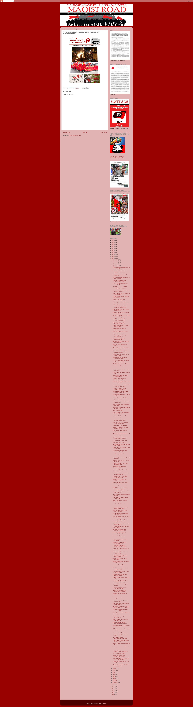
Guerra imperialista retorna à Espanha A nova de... (119, 588)
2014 (113, 688)
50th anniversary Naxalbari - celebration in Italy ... (119, 339)
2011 (113, 694)
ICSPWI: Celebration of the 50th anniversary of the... (120, 464)
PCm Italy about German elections (121, 363)
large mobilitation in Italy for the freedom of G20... (120, 610)
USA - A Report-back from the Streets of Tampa (120, 501)
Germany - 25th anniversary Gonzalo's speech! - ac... (119, 379)
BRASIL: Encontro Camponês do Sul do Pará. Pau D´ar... (121, 291)
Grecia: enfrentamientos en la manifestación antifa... (120, 451)
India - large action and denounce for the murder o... (121, 604)
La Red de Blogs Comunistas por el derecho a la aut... (121, 278)
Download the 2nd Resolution (117, 157)
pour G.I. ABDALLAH (118, 410)
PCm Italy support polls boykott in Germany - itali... (121, 568)
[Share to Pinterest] (88, 88)
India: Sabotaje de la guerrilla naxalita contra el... (120, 366)
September (116, 265)
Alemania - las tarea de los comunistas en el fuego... (119, 300)
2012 (113, 692)
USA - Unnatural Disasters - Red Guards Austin (120, 498)
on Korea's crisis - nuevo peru (120, 440)
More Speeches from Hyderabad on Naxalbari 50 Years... (121, 268)
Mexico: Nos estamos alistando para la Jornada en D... (121, 448)
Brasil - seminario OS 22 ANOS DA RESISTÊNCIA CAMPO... (121, 659)
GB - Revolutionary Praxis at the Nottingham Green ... (120, 514)
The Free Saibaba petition (119, 653)
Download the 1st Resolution (117, 156)
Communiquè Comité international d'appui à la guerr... (121, 470)
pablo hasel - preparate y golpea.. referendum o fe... (121, 274)
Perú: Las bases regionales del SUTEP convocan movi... (120, 345)
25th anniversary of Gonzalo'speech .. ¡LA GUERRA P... (121, 382)
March (114, 678)
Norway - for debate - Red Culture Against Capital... (121, 398)
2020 (113, 252)
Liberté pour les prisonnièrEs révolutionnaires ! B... (119, 543)
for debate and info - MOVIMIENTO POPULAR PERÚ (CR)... (121, 385)
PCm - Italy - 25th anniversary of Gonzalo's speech (120, 376)
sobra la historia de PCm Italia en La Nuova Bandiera (121, 294)
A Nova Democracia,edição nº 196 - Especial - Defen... (121, 572)
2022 (113, 248)
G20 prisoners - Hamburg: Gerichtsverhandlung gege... (120, 546)
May (114, 674)
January (115, 682)
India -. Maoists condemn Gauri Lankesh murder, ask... (120, 508)
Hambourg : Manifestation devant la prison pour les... (121, 408)
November (115, 262)
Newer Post (66, 132)
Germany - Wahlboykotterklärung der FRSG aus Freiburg (120, 581)
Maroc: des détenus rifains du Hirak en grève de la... (121, 395)
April (114, 676)
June (114, 672)
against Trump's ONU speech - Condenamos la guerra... (120, 437)
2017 (113, 258)
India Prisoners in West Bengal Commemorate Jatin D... (120, 319)
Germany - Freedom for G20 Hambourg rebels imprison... (120, 389)
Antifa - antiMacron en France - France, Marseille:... (120, 511)
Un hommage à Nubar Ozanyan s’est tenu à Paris (120, 552)
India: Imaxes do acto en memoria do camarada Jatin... (121, 473)
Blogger (105, 703)
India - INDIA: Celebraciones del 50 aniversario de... (121, 517)
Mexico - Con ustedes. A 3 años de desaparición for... (121, 313)
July (114, 670)
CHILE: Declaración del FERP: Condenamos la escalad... (120, 287)
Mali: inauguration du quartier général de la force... (120, 556)
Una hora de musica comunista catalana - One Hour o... (120, 271)
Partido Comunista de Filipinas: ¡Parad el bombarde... (120, 358)
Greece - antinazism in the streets (121, 485)
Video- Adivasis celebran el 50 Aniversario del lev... (120, 351)
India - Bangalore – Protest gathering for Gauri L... (119, 323)
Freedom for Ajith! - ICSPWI (119, 442)
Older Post (103, 132)
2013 (113, 690)
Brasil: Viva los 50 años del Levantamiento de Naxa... (119, 419)
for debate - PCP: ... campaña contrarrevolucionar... (120, 477)
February (115, 680)
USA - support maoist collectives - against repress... (121, 641)
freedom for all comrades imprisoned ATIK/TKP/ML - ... (120, 536)
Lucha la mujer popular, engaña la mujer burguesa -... (121, 335)
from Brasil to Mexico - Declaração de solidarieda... (121, 562)
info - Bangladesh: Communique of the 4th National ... (121, 527)
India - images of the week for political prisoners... (120, 431)
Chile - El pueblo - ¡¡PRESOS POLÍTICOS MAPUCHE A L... (120, 307)
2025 (113, 242)
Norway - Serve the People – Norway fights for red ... (119, 656)
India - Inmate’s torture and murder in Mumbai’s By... (121, 416)
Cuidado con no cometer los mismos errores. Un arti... (121, 461)
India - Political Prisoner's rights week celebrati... (120, 620)
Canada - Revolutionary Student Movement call (120, 600)
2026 (113, 240)
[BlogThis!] (84, 88)
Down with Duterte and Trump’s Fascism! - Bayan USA (120, 423)
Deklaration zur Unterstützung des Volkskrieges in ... (121, 342)
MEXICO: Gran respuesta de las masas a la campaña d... (120, 488)
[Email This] (83, 88)
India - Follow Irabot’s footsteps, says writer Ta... (120, 284)
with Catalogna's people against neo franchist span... (121, 445)
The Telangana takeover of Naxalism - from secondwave (120, 650)
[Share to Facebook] (87, 88)
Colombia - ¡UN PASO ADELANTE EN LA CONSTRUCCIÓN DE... (121, 607)
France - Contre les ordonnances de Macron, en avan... (121, 644)
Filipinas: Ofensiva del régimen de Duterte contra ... (121, 355)
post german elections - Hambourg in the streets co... (121, 326)
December (115, 259)
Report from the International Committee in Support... (119, 467)
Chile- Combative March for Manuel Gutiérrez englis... (121, 434)
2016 (113, 685)
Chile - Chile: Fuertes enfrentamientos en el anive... (120, 638)
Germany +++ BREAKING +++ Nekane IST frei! (120, 480)
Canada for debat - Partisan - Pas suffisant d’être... (121, 524)
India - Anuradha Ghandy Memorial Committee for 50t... (121, 413)
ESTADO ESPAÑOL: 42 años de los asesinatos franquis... (121, 316)
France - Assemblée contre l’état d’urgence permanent (120, 392)
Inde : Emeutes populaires (119, 632)
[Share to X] (86, 88)
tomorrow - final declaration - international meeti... (119, 533)
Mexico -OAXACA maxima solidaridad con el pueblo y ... (120, 623)
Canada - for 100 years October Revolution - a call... (120, 520)
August (115, 668)
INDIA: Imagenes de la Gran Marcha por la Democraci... (121, 626)
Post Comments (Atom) (75, 135)
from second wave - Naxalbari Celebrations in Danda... (120, 565)
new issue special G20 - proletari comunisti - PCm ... (120, 428)
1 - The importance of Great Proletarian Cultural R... (119, 281)
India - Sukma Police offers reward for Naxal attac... (121, 310)
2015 (113, 686)
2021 (113, 250)
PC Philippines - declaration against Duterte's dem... (121, 629)
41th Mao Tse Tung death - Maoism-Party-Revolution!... (121, 665)
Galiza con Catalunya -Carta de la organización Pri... (121, 369)
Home (85, 132)
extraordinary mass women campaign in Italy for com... (120, 530)
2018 (113, 256)
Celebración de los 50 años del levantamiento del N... (120, 483)
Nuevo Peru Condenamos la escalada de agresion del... (120, 591)
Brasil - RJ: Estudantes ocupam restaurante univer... (120, 332)
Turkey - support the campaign (120, 425)
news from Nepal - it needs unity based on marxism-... (120, 504)
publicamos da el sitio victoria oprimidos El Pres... (120, 575)
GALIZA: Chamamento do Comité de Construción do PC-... (121, 361)
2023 (113, 246)
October (115, 263)
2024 (113, 244)
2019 (113, 254)
